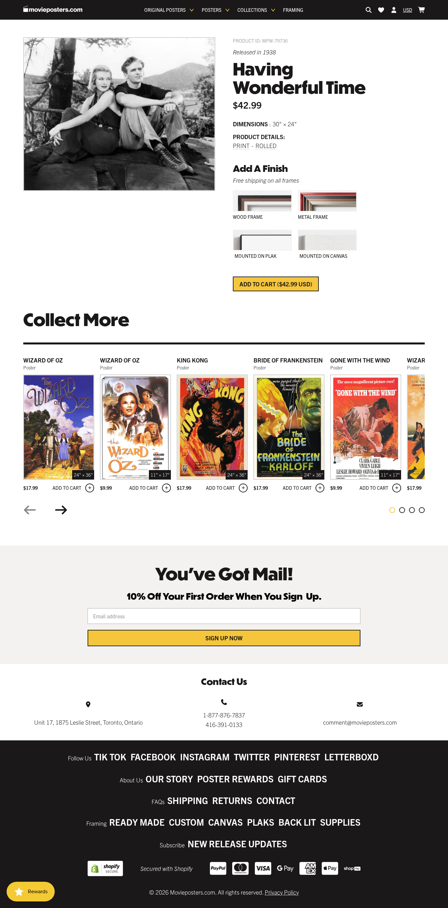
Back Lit (297, 821)
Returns (232, 800)
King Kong (192, 360)
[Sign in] (394, 10)
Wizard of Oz (43, 360)
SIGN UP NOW (224, 638)
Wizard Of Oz (120, 360)
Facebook (153, 756)
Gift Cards (302, 778)
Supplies (340, 821)
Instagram (205, 756)
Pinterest (297, 756)
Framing (293, 10)
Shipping (187, 800)
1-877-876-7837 (224, 715)
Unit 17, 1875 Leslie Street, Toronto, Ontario (88, 722)
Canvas (225, 821)
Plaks (260, 821)
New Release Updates (237, 843)
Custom (186, 821)
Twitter (252, 756)
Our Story (169, 778)
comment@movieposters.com (360, 722)
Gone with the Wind (360, 360)
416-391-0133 (224, 724)
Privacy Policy (282, 892)
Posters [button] (211, 10)
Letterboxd (351, 756)
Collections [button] (252, 10)
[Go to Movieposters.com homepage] (52, 9)
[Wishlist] (381, 10)
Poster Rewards (235, 778)
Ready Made (137, 821)
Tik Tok (110, 756)
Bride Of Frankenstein (288, 360)
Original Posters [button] (165, 10)
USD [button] (407, 10)
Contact (275, 800)
